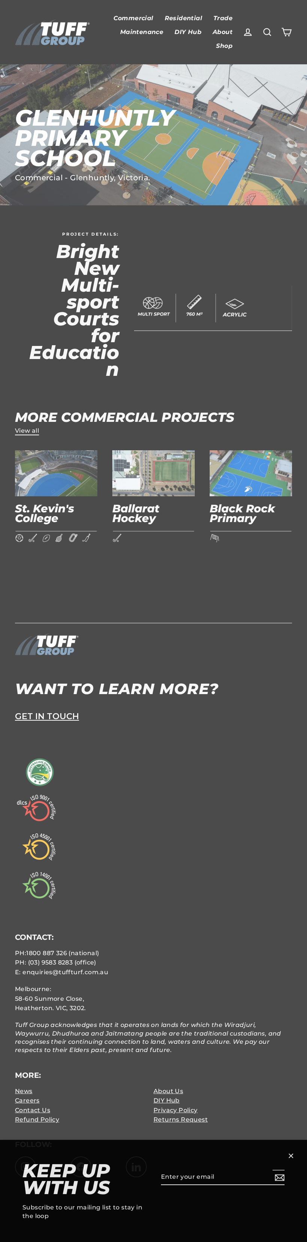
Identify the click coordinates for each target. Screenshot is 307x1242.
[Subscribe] (279, 1176)
